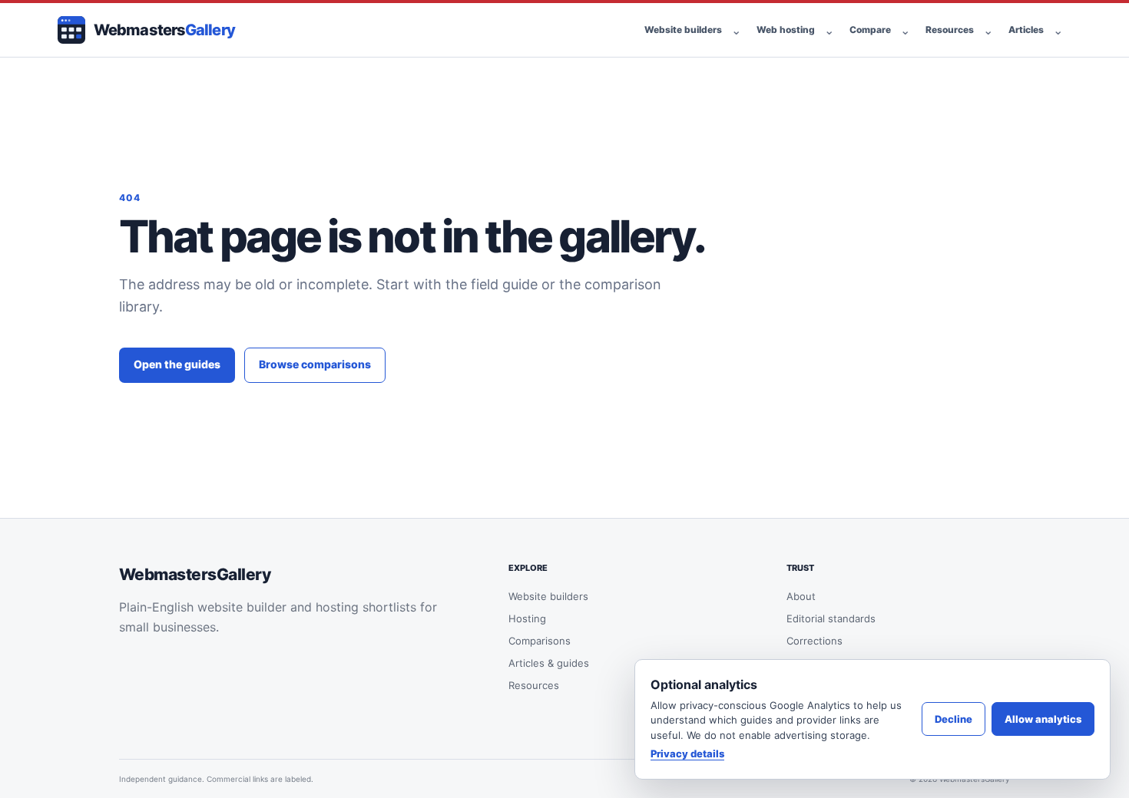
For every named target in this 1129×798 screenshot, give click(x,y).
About (801, 596)
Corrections (814, 641)
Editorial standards (831, 618)
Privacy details (687, 753)
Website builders (683, 29)
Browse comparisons (315, 364)
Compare (870, 29)
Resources (949, 29)
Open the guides (177, 364)
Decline (953, 719)
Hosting (527, 618)
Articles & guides (548, 663)
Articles (1026, 29)
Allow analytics (1043, 719)
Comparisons (539, 641)
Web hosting (786, 29)
